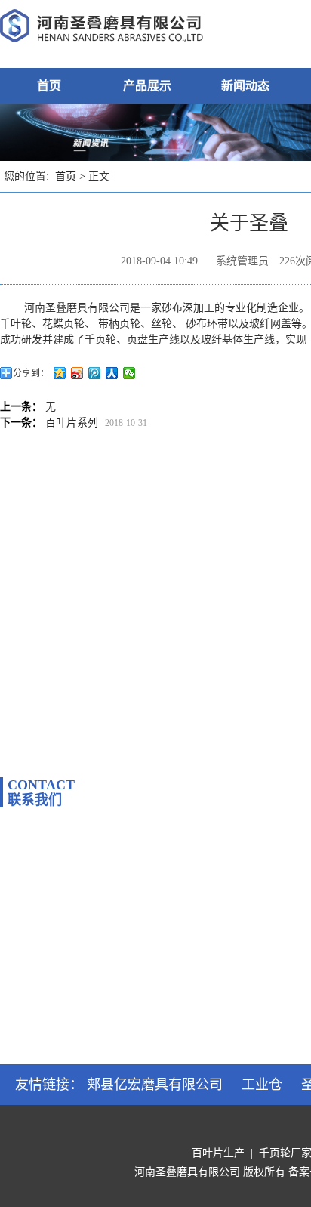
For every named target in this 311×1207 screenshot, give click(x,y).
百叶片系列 (71, 422)
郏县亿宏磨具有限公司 (155, 1084)
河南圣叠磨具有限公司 (187, 1172)
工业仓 (262, 1084)
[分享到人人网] (112, 373)
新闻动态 (245, 85)
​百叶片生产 (218, 1153)
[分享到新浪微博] (77, 373)
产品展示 (147, 85)
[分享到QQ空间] (60, 373)
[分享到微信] (129, 373)
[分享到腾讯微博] (94, 373)
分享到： (31, 373)
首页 (49, 85)
